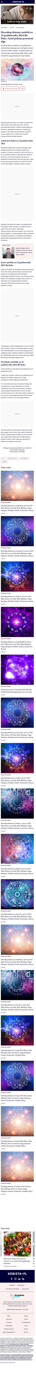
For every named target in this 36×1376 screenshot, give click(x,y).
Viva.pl (26, 1326)
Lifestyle (4, 462)
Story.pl (26, 1332)
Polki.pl (26, 1319)
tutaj (14, 1362)
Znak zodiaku (24, 458)
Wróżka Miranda (12, 458)
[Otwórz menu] (2, 2)
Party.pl (26, 1316)
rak (3, 458)
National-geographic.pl (9, 1332)
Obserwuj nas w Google (11, 88)
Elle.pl (8, 1316)
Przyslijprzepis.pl (26, 1322)
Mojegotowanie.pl (9, 1329)
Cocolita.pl (9, 1322)
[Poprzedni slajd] (1, 1244)
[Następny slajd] (33, 1244)
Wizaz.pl (26, 1329)
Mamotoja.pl (9, 1326)
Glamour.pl (9, 1319)
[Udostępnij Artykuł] (22, 89)
